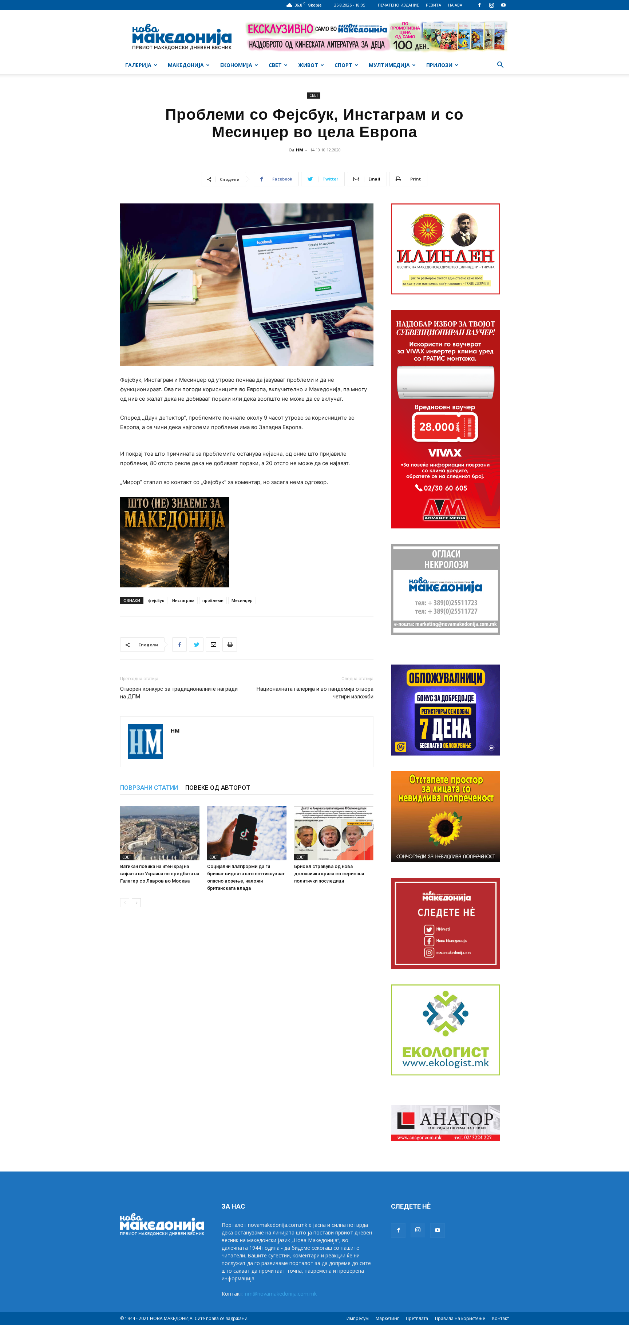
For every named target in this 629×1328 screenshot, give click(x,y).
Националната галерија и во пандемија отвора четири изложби (315, 693)
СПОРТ (343, 65)
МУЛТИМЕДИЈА (389, 65)
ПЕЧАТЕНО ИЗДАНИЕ (398, 5)
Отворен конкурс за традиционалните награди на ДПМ (179, 693)
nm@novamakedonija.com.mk (281, 1293)
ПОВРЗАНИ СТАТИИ (149, 787)
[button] (500, 65)
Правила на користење (460, 1318)
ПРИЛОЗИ (439, 65)
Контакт (500, 1318)
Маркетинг (387, 1318)
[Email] (213, 644)
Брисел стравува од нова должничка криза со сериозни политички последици (329, 874)
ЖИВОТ (308, 65)
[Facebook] (479, 5)
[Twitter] (196, 644)
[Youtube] (503, 5)
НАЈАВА (455, 5)
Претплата (417, 1318)
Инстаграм (183, 600)
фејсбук (156, 600)
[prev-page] (124, 902)
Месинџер (242, 600)
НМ (299, 149)
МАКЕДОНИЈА (186, 65)
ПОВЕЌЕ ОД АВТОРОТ (217, 787)
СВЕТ (275, 65)
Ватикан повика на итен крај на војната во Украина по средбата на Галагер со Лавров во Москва (159, 874)
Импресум (358, 1318)
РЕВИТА (433, 5)
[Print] (229, 644)
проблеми (212, 600)
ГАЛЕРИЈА (138, 65)
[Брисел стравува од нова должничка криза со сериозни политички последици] (333, 833)
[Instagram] (491, 5)
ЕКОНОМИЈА (236, 65)
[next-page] (136, 902)
